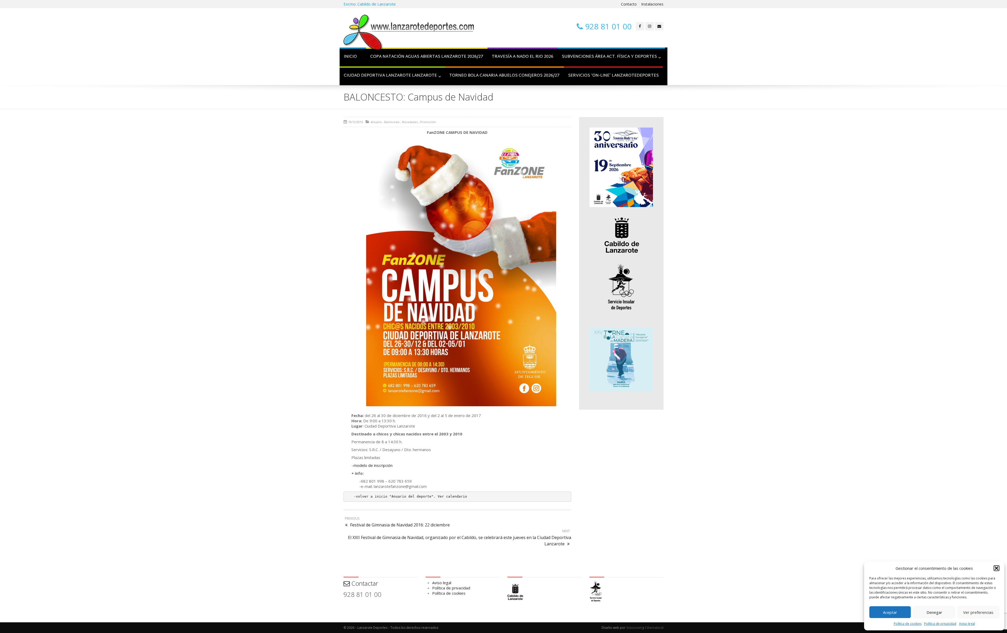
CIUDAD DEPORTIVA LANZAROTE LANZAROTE (390, 76)
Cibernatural (654, 627)
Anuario (376, 122)
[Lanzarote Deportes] (409, 33)
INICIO (350, 57)
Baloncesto (392, 122)
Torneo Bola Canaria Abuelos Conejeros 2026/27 (504, 76)
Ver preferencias (978, 612)
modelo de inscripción (373, 465)
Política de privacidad (940, 623)
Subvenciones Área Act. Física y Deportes (609, 57)
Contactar (364, 583)
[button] (996, 568)
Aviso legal (967, 623)
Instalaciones (652, 4)
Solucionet (634, 627)
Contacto (629, 4)
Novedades (410, 122)
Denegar (934, 612)
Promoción (428, 122)
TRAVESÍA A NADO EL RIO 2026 (522, 57)
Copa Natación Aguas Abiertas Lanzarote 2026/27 (426, 57)
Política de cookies (908, 623)
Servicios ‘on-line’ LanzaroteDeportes (613, 76)
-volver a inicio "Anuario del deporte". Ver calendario (410, 496)
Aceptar (890, 612)
